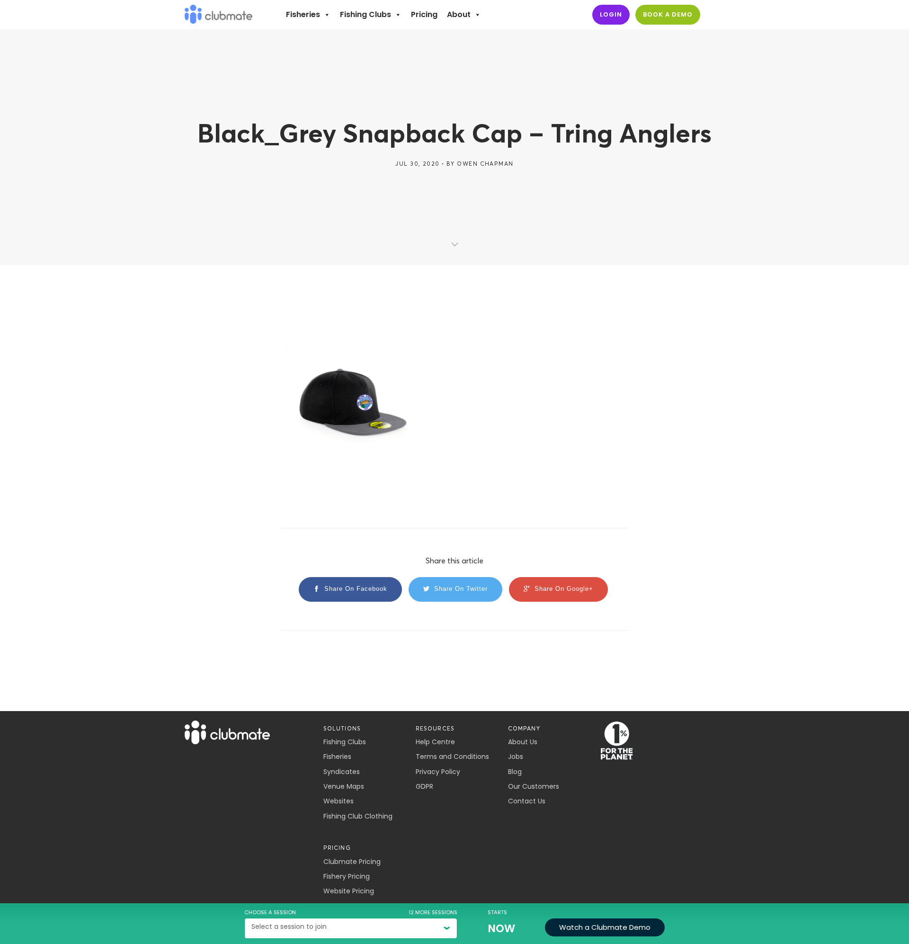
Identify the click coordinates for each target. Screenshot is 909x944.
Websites (338, 801)
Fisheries (303, 14)
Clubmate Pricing (352, 861)
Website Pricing (348, 891)
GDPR (424, 786)
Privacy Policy (438, 771)
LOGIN (611, 14)
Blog (515, 771)
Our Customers (533, 786)
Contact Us (526, 801)
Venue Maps (343, 786)
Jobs (515, 756)
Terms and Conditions (452, 756)
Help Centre (435, 742)
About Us (522, 742)
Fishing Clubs (365, 14)
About (459, 14)
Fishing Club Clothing (357, 816)
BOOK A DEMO (668, 14)
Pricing (424, 14)
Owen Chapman (485, 163)
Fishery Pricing (346, 876)
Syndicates (341, 771)
